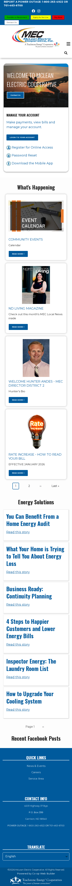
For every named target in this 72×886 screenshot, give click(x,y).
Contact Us (15, 95)
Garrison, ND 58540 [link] (36, 819)
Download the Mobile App (32, 163)
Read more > (18, 254)
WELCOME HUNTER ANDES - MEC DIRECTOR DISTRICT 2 (36, 383)
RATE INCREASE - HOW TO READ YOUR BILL (35, 457)
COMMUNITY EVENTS (26, 239)
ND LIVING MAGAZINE (26, 308)
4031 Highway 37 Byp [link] (36, 806)
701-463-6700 (56, 825)
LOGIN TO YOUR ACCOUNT (22, 137)
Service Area (36, 778)
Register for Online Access (32, 147)
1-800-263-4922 (36, 825)
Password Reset (24, 155)
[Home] (36, 37)
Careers (36, 772)
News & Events (36, 766)
